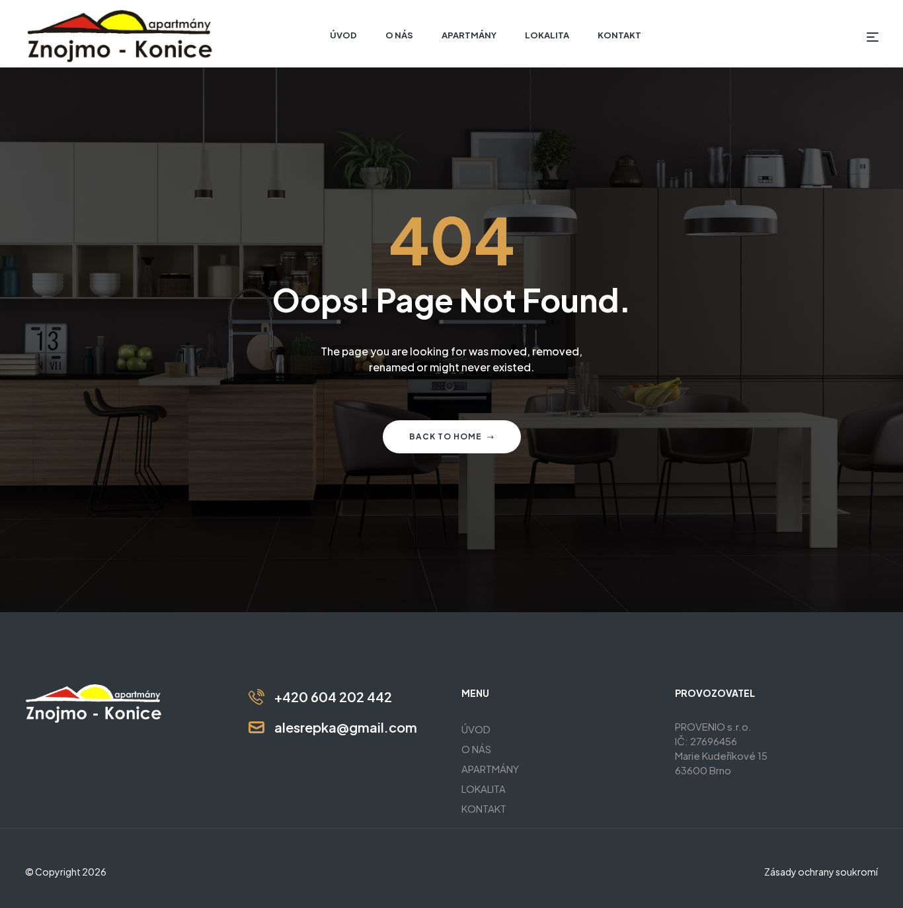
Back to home (445, 436)
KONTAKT (483, 808)
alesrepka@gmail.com (345, 727)
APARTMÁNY (490, 768)
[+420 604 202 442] (256, 697)
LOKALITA (483, 788)
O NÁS (476, 749)
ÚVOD (476, 729)
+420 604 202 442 (333, 696)
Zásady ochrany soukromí (821, 872)
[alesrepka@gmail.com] (256, 727)
